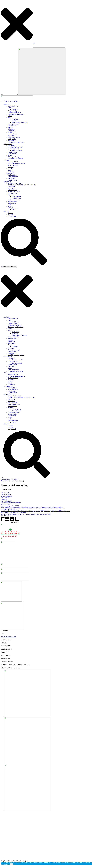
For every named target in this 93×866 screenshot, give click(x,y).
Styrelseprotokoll (16, 196)
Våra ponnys (11, 130)
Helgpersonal (12, 216)
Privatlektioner (12, 126)
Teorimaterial (15, 119)
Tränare (10, 155)
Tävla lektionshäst (13, 165)
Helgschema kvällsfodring (15, 158)
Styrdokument (12, 203)
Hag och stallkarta (17, 150)
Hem (2, 481)
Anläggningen (8, 173)
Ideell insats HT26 (13, 124)
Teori (9, 117)
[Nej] (14, 864)
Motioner (10, 206)
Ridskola (6, 104)
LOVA (14, 209)
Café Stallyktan (12, 175)
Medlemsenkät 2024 (14, 191)
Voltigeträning (12, 139)
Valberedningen (16, 198)
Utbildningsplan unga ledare (16, 142)
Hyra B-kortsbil (12, 152)
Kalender (7, 481)
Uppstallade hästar (13, 149)
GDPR (10, 204)
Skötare (10, 132)
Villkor (10, 116)
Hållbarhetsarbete (13, 208)
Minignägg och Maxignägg (19, 122)
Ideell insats (11, 188)
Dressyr (10, 168)
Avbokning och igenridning (16, 114)
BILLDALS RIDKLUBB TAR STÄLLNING (21, 185)
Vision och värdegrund (14, 183)
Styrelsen (10, 195)
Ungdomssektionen (13, 200)
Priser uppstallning (13, 157)
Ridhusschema (12, 153)
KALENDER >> (6, 493)
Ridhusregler (11, 178)
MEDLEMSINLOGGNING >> (10, 101)
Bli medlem (11, 186)
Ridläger (10, 127)
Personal (10, 213)
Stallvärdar (11, 135)
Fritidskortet (15, 109)
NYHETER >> (5, 504)
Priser (9, 107)
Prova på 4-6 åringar (14, 137)
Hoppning (11, 167)
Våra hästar (11, 129)
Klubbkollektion (12, 193)
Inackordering (8, 144)
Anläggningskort (13, 176)
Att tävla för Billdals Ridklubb (16, 163)
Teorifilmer (15, 121)
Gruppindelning (12, 111)
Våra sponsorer (12, 190)
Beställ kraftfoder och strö (15, 147)
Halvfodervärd (12, 140)
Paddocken (11, 145)
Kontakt (6, 211)
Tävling (6, 160)
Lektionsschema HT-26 (14, 112)
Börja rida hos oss (13, 106)
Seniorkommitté (12, 201)
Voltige (10, 170)
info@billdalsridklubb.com (8, 636)
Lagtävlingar (11, 172)
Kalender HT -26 (13, 162)
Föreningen (7, 181)
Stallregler (14, 134)
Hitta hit (10, 214)
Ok (12, 864)
